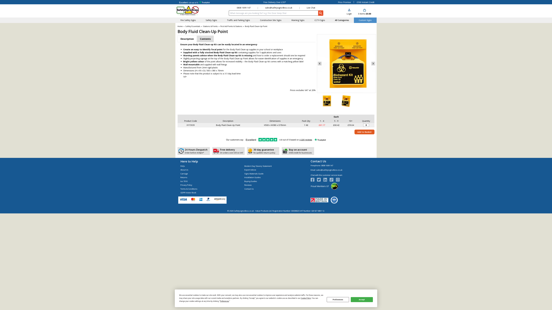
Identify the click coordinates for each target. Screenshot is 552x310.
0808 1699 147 (244, 7)
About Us (184, 169)
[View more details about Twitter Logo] (320, 180)
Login (349, 13)
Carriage (184, 173)
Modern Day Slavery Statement (258, 166)
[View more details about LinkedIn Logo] (326, 180)
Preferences (338, 300)
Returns (183, 177)
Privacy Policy (186, 185)
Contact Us (249, 189)
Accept (362, 300)
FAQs (182, 166)
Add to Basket (364, 132)
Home (180, 26)
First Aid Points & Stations (231, 26)
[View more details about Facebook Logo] (314, 180)
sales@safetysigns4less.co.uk (278, 7)
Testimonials (194, 2)
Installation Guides (252, 177)
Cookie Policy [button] (306, 298)
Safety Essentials (192, 26)
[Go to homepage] (193, 10)
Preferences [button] (224, 301)
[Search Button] (320, 13)
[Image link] (333, 180)
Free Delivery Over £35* (274, 2)
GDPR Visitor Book (188, 192)
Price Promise (344, 2)
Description (187, 38)
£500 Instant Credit (365, 2)
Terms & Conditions (188, 189)
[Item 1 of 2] (346, 63)
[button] (349, 12)
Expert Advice (250, 169)
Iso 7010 (183, 181)
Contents (205, 38)
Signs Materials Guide (253, 173)
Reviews (248, 185)
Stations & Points (210, 26)
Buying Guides (250, 181)
